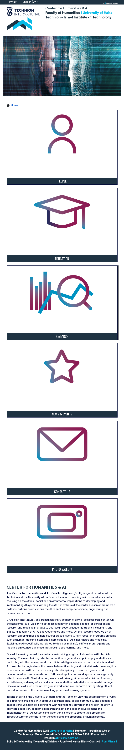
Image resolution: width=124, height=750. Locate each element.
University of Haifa (61, 730)
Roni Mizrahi (109, 741)
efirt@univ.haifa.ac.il (67, 737)
